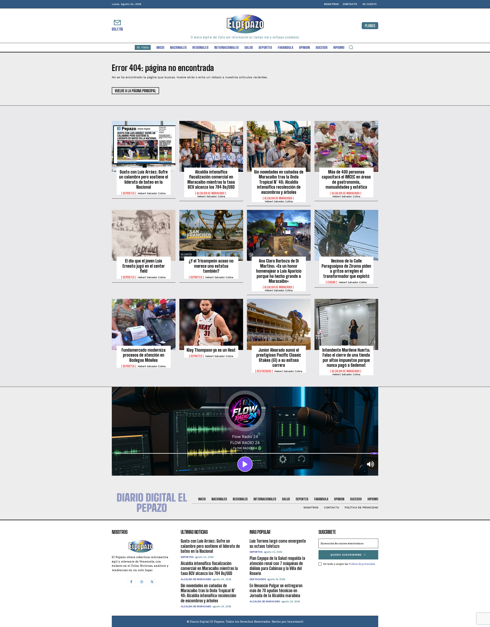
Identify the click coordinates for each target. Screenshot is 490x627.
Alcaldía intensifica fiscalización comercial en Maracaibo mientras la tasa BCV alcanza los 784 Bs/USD (211, 179)
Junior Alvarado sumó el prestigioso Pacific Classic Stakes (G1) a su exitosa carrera (278, 357)
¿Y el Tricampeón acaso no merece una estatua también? (211, 266)
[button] (350, 47)
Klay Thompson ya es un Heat (211, 350)
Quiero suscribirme (346, 554)
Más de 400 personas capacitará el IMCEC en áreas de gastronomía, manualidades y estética (346, 179)
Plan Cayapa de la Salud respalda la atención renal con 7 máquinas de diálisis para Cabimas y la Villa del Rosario (277, 566)
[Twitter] (152, 582)
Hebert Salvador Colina (152, 193)
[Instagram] (141, 582)
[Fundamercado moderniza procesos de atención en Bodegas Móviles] (144, 324)
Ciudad (331, 282)
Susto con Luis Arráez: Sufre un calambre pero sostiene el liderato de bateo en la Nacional (143, 179)
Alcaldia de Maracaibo (211, 193)
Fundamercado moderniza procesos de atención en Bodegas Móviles (144, 355)
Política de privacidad (362, 564)
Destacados (264, 371)
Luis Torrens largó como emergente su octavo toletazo (278, 543)
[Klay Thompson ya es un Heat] (211, 324)
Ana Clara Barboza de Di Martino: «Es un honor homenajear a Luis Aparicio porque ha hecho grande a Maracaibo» (278, 271)
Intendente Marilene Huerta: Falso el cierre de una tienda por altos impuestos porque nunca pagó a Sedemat (346, 357)
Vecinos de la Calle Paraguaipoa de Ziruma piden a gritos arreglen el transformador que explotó (346, 268)
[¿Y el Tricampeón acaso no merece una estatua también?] (211, 235)
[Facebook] (131, 582)
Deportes (129, 193)
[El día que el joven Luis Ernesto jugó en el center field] (144, 235)
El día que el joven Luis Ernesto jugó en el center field (143, 266)
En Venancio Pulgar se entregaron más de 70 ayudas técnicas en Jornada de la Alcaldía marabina (276, 590)
